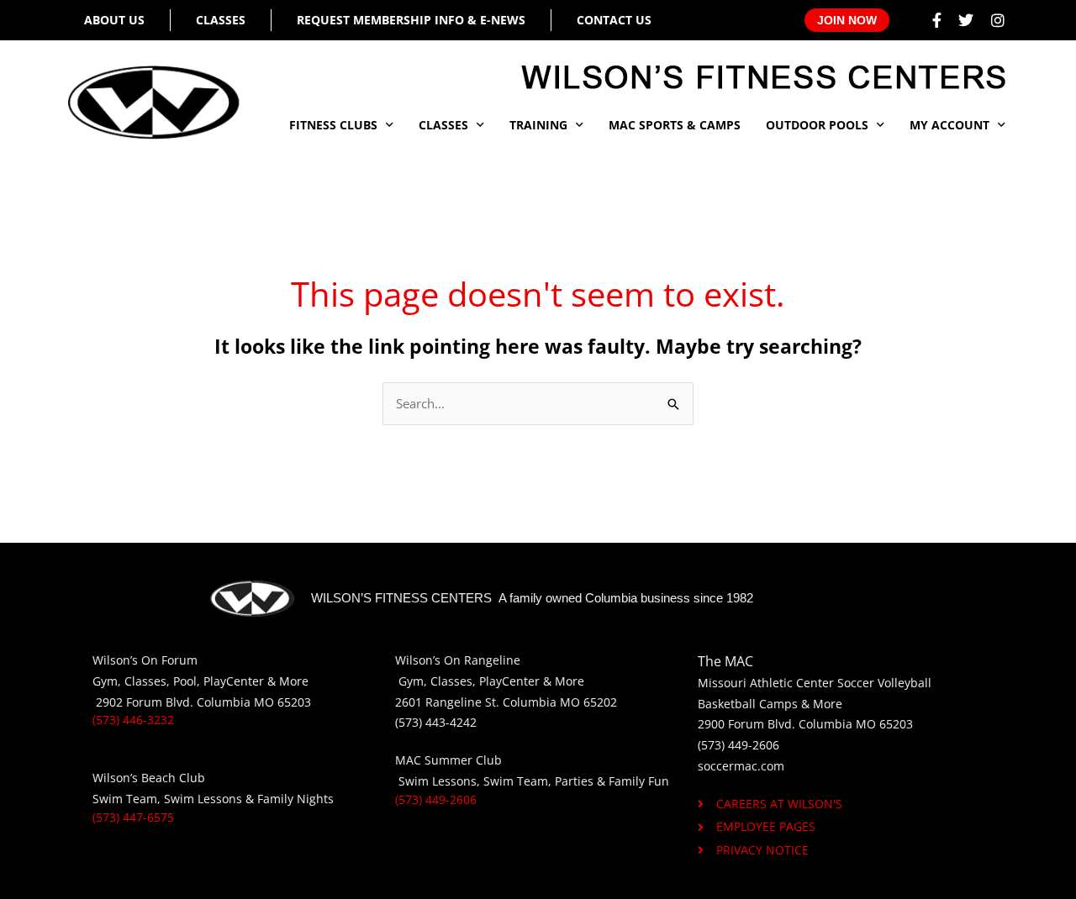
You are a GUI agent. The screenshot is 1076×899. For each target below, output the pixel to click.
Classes (220, 20)
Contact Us (614, 20)
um (188, 660)
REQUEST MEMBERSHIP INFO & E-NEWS (411, 20)
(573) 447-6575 (133, 817)
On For (160, 660)
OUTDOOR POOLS (817, 125)
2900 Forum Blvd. (746, 724)
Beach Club (173, 778)
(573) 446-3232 (133, 720)
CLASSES (443, 125)
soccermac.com (741, 766)
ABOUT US (114, 20)
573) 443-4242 (437, 722)
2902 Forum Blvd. (146, 702)
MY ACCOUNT (949, 125)
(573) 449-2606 (436, 799)
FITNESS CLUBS (333, 125)
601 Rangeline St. (450, 702)
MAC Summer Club (448, 760)
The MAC (725, 661)
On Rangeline (482, 660)
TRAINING (538, 125)
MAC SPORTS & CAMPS (675, 125)
